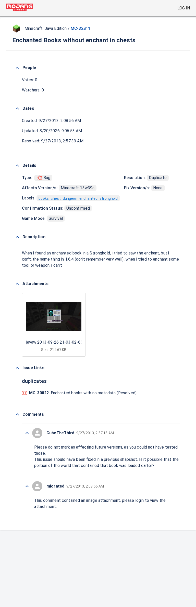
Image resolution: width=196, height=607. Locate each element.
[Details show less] (17, 165)
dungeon (70, 198)
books (44, 198)
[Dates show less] (17, 108)
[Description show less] (17, 237)
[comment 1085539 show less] (27, 486)
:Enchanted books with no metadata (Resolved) (83, 392)
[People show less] (17, 68)
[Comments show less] (17, 414)
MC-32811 (80, 28)
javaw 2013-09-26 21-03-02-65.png (58, 342)
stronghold (109, 198)
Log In (183, 8)
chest (56, 198)
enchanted (88, 198)
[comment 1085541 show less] (27, 433)
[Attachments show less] (17, 284)
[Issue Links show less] (17, 368)
